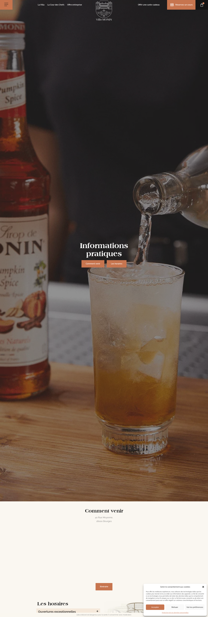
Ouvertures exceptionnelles (57, 611)
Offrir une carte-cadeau (149, 5)
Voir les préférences (194, 607)
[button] (203, 587)
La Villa (41, 5)
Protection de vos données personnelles (175, 613)
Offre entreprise (74, 5)
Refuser (175, 607)
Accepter (155, 607)
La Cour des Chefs (55, 5)
